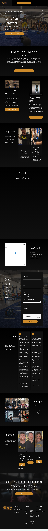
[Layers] (24, 244)
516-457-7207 (33, 252)
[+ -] (15, 254)
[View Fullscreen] (6, 248)
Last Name (25, 280)
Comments (25, 308)
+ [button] (6, 244)
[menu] (45, 2)
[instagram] (42, 13)
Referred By (25, 304)
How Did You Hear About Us (29, 299)
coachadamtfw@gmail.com (36, 254)
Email (24, 285)
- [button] (6, 246)
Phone (24, 290)
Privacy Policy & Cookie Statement (20, 529)
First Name (25, 276)
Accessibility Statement (29, 529)
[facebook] (42, 11)
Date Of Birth (26, 294)
